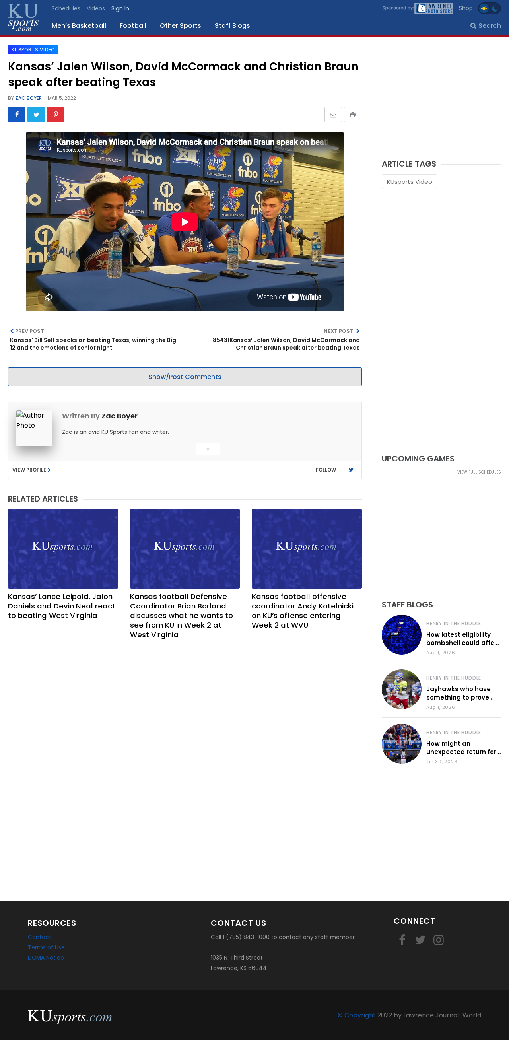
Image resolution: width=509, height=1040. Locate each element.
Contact (39, 937)
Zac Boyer (28, 98)
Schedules (66, 8)
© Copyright (357, 1015)
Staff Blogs (232, 25)
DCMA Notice (46, 958)
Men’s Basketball (79, 25)
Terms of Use (46, 947)
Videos (96, 8)
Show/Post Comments (184, 376)
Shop (466, 8)
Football (133, 25)
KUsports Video (409, 181)
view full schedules (479, 472)
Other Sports (180, 25)
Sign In (120, 8)
